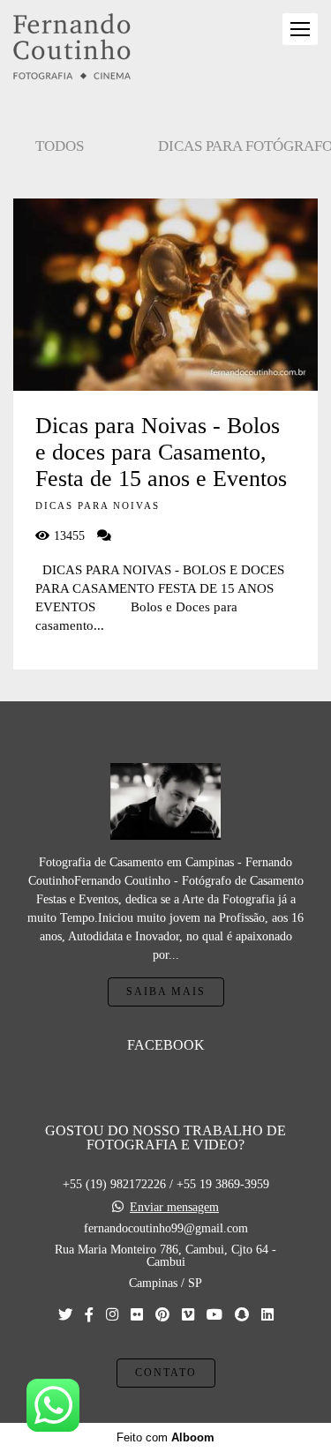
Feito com (165, 1437)
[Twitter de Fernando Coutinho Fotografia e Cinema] (65, 1314)
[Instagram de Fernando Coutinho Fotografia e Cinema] (112, 1314)
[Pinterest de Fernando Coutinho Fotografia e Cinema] (162, 1314)
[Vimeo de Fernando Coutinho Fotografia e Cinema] (188, 1314)
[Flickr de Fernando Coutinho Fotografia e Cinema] (137, 1314)
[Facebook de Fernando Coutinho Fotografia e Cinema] (89, 1314)
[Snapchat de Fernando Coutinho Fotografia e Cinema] (242, 1314)
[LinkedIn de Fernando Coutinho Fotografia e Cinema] (267, 1314)
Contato (166, 1373)
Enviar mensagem (174, 1207)
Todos (59, 146)
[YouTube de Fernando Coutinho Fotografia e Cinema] (214, 1314)
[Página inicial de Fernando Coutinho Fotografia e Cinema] (72, 47)
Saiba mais (166, 992)
